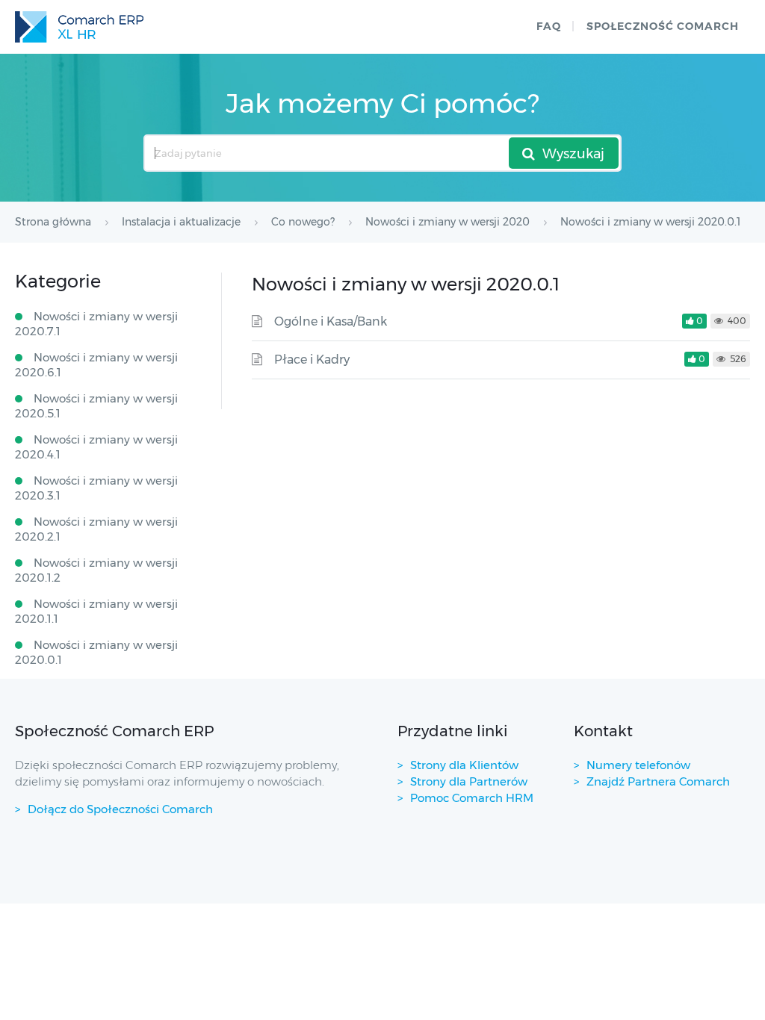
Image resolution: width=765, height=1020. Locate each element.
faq (548, 26)
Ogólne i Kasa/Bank (330, 321)
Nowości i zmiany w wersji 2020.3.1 (96, 488)
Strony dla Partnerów (468, 781)
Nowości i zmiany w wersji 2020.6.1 (96, 364)
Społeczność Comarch (662, 26)
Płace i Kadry (312, 359)
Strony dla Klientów (464, 765)
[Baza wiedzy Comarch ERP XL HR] (79, 27)
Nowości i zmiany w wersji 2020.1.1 (96, 611)
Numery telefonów (638, 765)
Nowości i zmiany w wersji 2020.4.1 (96, 446)
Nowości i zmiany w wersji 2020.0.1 (96, 652)
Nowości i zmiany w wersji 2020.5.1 (96, 405)
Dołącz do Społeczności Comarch (120, 809)
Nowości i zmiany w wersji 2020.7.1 (96, 323)
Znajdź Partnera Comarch (658, 781)
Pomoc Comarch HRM (471, 798)
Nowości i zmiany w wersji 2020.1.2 (96, 570)
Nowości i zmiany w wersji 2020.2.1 (96, 529)
